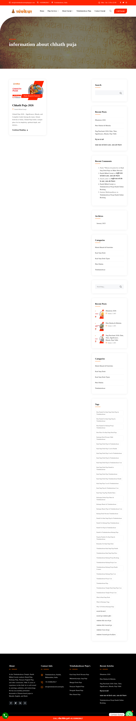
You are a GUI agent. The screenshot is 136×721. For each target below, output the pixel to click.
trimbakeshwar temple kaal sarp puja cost (109, 588)
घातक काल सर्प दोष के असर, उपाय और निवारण (108, 145)
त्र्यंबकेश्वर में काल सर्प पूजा (102, 630)
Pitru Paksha (99, 264)
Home (42, 11)
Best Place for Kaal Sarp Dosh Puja (106, 432)
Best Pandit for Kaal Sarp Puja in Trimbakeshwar (105, 420)
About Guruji (66, 11)
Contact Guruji (100, 11)
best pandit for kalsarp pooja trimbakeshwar (105, 427)
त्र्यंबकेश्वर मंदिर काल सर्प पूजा (103, 620)
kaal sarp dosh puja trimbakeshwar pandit (108, 479)
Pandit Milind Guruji (20, 109)
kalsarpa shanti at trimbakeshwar (106, 504)
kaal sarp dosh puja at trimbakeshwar (107, 444)
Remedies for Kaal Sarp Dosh (104, 544)
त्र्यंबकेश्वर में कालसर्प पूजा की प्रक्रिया (105, 634)
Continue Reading (19, 130)
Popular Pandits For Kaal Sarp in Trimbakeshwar (105, 538)
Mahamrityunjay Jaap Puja (78, 678)
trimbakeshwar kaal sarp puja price (106, 553)
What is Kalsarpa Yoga (102, 602)
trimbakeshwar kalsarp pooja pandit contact (107, 568)
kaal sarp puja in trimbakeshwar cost (107, 488)
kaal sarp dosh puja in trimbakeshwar (107, 458)
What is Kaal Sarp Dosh (103, 597)
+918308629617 (44, 2)
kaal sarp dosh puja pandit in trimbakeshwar (105, 468)
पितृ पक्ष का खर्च (99, 139)
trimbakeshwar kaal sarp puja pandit (107, 548)
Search (98, 85)
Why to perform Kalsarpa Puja (105, 606)
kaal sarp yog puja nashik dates (105, 493)
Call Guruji (121, 11)
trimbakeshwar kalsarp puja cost (106, 574)
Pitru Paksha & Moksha (103, 125)
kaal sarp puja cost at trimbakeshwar (107, 483)
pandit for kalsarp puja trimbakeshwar (107, 523)
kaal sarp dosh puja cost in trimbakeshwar (109, 453)
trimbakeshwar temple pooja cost (106, 592)
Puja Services (52, 11)
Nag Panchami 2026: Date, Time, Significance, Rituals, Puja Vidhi (115, 338)
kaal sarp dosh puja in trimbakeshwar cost (109, 462)
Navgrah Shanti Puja (76, 690)
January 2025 (101, 223)
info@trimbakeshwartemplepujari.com (23, 2)
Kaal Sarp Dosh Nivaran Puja (79, 674)
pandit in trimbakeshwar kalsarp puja (107, 532)
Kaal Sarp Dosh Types (102, 258)
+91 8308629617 (51, 682)
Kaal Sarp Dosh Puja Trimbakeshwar (106, 474)
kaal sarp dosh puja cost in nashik (106, 448)
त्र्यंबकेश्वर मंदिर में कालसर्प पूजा (104, 625)
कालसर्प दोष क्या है (100, 611)
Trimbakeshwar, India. (61, 2)
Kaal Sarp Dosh (100, 253)
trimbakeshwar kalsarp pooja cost (106, 562)
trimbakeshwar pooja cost (104, 578)
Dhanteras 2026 (100, 120)
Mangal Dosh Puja (76, 682)
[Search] (122, 285)
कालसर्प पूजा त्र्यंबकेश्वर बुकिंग (103, 616)
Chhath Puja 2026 (23, 105)
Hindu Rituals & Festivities (32, 96)
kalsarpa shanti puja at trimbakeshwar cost (109, 509)
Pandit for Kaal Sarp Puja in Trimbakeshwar (109, 518)
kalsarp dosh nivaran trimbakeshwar (107, 513)
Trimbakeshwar (100, 270)
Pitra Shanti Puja (75, 694)
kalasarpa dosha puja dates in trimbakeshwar (105, 498)
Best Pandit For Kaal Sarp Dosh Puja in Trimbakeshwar (107, 413)
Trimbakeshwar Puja (83, 11)
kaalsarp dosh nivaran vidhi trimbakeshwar (104, 438)
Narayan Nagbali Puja (77, 686)
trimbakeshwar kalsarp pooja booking (107, 558)
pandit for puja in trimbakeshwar (106, 527)
